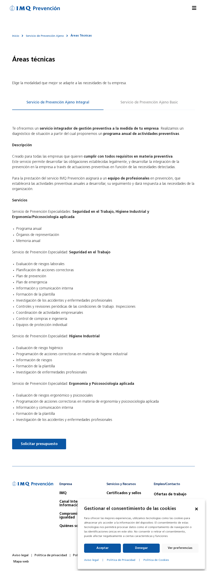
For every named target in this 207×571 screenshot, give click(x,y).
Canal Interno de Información (73, 503)
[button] (196, 509)
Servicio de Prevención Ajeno (45, 36)
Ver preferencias (180, 548)
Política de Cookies (156, 560)
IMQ (63, 493)
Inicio (15, 36)
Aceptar (102, 548)
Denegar (141, 548)
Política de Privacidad (121, 560)
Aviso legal (91, 560)
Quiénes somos (72, 526)
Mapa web (21, 561)
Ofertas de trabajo (170, 494)
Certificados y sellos (124, 493)
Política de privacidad (51, 555)
